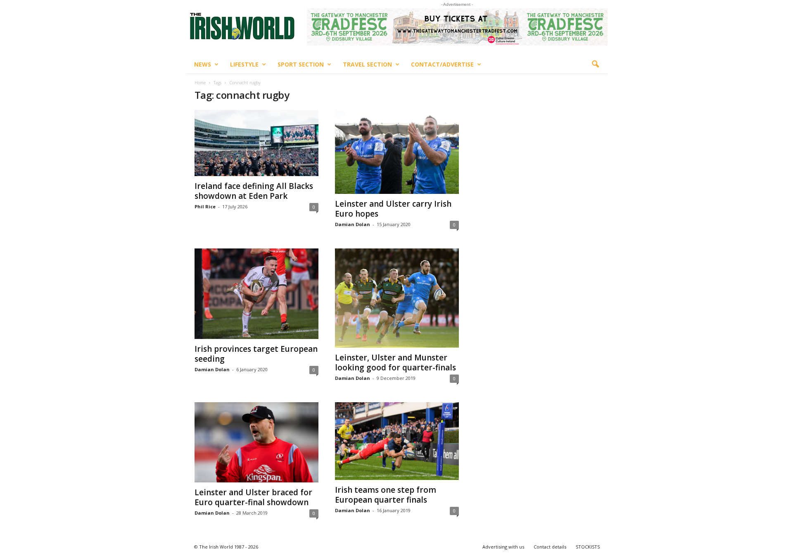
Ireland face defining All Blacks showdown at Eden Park (254, 191)
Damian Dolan (352, 224)
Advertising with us (503, 547)
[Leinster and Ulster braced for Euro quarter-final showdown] (256, 442)
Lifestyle (244, 64)
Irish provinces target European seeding (256, 354)
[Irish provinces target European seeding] (256, 293)
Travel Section (367, 64)
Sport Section (301, 64)
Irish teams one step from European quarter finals (385, 494)
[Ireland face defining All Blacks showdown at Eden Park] (256, 143)
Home (200, 83)
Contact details (550, 547)
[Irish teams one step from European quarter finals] (397, 441)
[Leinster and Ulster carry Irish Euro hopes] (397, 152)
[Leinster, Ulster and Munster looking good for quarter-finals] (397, 297)
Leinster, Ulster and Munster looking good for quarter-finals (395, 362)
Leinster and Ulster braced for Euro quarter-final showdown (253, 497)
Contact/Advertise (442, 64)
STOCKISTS (588, 547)
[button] (595, 64)
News (202, 64)
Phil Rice (205, 206)
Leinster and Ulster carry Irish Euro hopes (393, 208)
